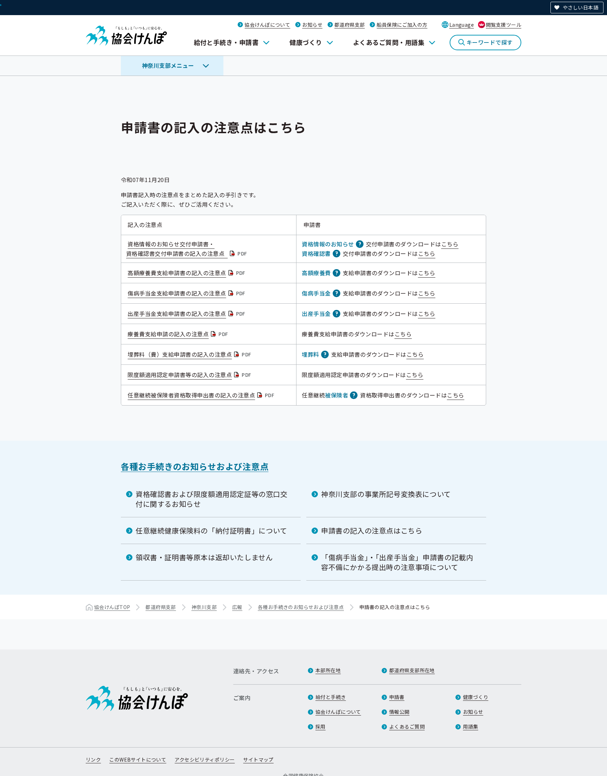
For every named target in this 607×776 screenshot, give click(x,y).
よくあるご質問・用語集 (388, 42)
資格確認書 (316, 253)
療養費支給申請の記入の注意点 (178, 334)
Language (461, 24)
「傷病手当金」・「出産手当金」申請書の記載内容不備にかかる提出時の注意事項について (397, 562)
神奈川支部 (204, 606)
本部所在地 (328, 670)
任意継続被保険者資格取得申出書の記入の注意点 (202, 395)
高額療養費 (316, 273)
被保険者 (336, 395)
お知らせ (312, 24)
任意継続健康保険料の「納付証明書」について (211, 530)
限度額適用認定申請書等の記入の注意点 (190, 374)
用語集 (470, 726)
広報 (237, 606)
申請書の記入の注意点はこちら (371, 530)
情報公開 (399, 711)
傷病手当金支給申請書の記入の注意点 (187, 293)
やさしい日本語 (580, 7)
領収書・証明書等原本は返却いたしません (204, 557)
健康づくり (305, 42)
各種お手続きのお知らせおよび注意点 (194, 466)
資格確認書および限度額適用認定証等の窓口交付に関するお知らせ (212, 499)
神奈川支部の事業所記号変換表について (386, 494)
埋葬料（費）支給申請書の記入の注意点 (190, 354)
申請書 (396, 696)
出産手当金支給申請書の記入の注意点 (187, 313)
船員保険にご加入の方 (402, 24)
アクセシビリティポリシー (205, 759)
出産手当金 (316, 313)
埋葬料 (310, 354)
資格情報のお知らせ (328, 244)
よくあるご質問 (407, 726)
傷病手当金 (316, 293)
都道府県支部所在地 (412, 670)
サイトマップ (258, 759)
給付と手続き (330, 696)
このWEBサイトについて (137, 759)
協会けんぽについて (267, 24)
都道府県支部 (349, 24)
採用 (320, 726)
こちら (449, 244)
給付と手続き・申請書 (226, 42)
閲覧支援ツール (503, 24)
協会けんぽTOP (112, 606)
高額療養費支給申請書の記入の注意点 (187, 273)
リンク (93, 759)
